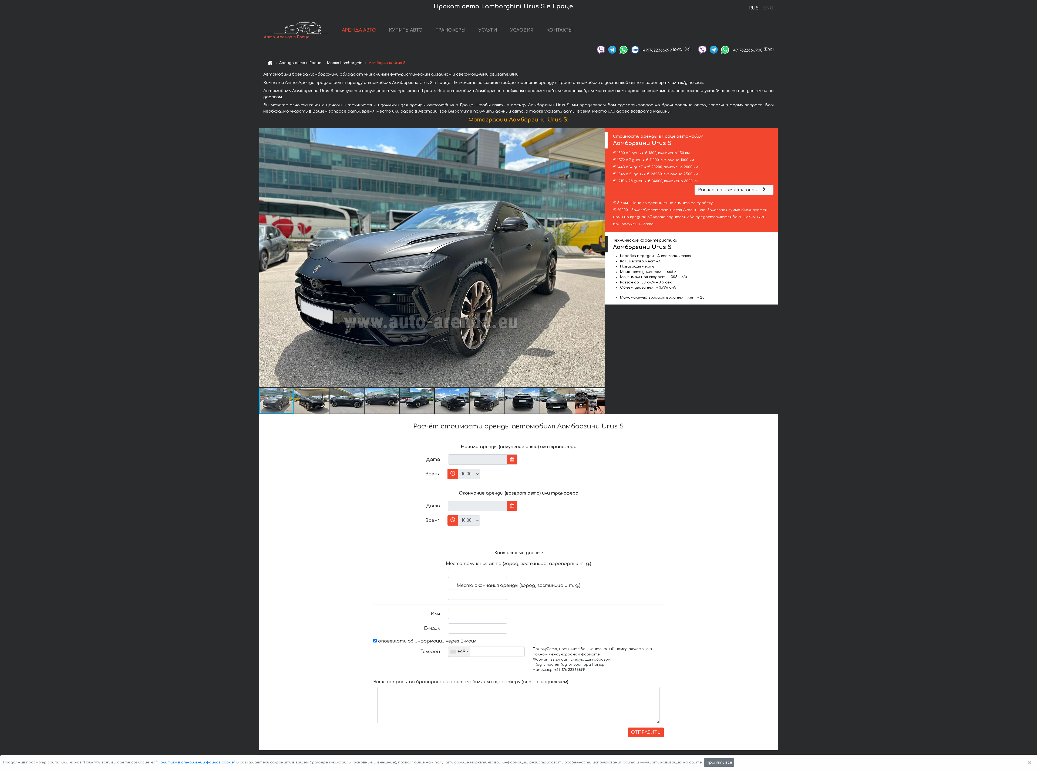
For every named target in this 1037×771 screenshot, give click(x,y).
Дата (433, 459)
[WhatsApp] (623, 49)
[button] (600, 257)
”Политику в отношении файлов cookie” (195, 762)
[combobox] (459, 652)
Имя (435, 613)
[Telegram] (612, 49)
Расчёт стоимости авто (729, 189)
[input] (477, 459)
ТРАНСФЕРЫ (451, 30)
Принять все (719, 762)
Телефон (430, 651)
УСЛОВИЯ (521, 30)
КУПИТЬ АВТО (406, 30)
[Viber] (601, 49)
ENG (768, 8)
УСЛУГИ (488, 30)
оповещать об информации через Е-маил (426, 641)
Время (432, 474)
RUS (754, 8)
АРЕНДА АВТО (359, 30)
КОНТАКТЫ (559, 30)
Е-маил (432, 628)
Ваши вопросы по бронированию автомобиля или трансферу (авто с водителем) (470, 681)
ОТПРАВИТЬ (646, 732)
